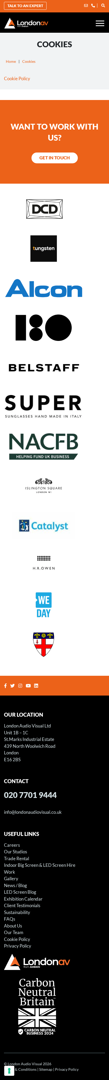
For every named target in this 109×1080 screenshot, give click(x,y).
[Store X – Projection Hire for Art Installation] (54, 327)
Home (11, 61)
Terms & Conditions (20, 1069)
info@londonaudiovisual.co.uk (33, 812)
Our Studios (15, 851)
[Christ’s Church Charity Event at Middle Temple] (54, 644)
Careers (12, 845)
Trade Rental (16, 858)
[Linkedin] (36, 685)
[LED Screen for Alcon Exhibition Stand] (54, 288)
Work (9, 872)
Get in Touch (54, 157)
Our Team (13, 932)
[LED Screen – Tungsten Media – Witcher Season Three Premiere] (54, 248)
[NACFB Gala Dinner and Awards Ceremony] (54, 446)
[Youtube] (29, 685)
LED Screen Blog (20, 892)
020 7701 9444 (30, 795)
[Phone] (93, 5)
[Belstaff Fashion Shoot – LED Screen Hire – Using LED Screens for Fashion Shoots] (54, 367)
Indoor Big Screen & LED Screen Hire (39, 865)
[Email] (86, 5)
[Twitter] (13, 685)
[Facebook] (6, 685)
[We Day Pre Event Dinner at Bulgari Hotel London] (54, 604)
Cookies (28, 61)
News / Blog (15, 885)
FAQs (9, 919)
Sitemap (45, 1069)
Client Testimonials (22, 905)
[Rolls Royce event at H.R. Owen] (54, 565)
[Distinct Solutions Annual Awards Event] (54, 209)
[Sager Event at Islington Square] (54, 486)
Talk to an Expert (25, 5)
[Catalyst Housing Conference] (54, 525)
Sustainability (17, 912)
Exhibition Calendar (23, 899)
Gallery (11, 878)
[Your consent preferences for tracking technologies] (9, 1071)
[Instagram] (21, 685)
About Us (13, 926)
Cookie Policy (17, 78)
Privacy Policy (17, 946)
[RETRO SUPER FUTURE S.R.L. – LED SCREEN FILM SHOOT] (54, 406)
